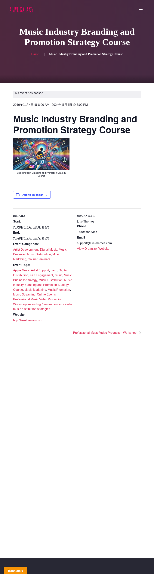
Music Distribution (39, 254)
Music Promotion (59, 289)
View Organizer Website (93, 248)
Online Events (46, 294)
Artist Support (40, 270)
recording (34, 304)
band (54, 270)
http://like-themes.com (27, 320)
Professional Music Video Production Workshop (105, 332)
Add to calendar (32, 194)
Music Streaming (24, 294)
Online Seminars (39, 259)
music (58, 275)
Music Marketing (35, 289)
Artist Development (25, 249)
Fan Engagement (41, 275)
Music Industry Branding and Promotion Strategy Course (42, 285)
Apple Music (21, 270)
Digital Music (48, 249)
